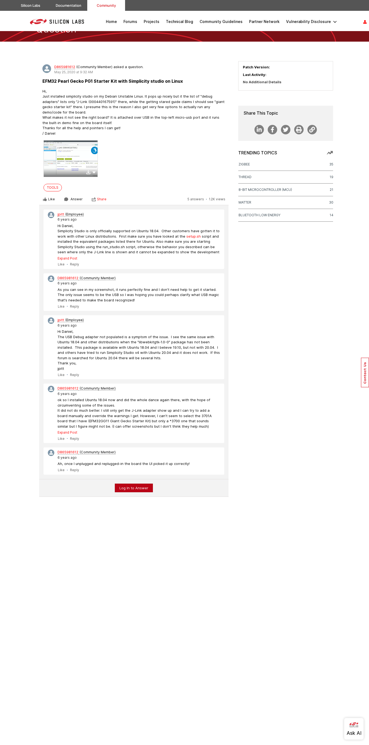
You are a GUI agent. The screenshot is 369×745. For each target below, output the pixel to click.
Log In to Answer (133, 488)
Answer (77, 199)
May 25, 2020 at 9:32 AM (73, 72)
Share (101, 199)
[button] (94, 172)
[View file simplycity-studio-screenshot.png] (71, 159)
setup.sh (193, 236)
